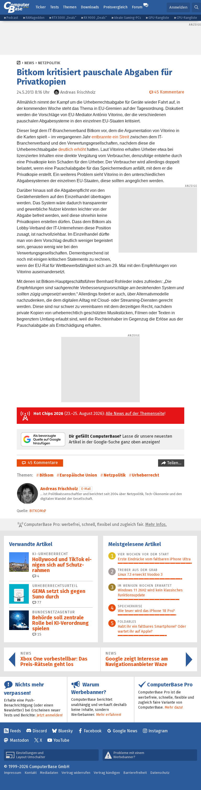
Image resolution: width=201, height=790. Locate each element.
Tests (54, 7)
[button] (196, 7)
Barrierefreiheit (135, 773)
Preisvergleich (115, 7)
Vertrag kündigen (107, 773)
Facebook (93, 730)
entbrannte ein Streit (110, 137)
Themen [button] (69, 7)
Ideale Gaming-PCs (127, 18)
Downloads (90, 7)
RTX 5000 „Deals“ (64, 18)
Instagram (158, 730)
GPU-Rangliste (158, 18)
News (29, 63)
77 (38, 602)
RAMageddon (35, 18)
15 (38, 634)
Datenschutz (160, 773)
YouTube (61, 740)
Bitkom (46, 475)
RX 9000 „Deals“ (95, 18)
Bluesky (65, 730)
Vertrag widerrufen (76, 773)
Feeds (15, 730)
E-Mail (86, 489)
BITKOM (36, 511)
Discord (39, 730)
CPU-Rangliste (187, 18)
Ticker (41, 7)
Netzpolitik (49, 63)
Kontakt (31, 773)
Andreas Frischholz (59, 488)
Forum (137, 7)
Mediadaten (49, 773)
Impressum (12, 773)
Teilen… (173, 462)
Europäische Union (78, 475)
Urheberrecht (145, 475)
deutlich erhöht (72, 149)
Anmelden (178, 7)
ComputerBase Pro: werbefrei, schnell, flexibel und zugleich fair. (95, 524)
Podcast (12, 18)
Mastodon (19, 740)
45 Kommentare (42, 462)
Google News (125, 730)
